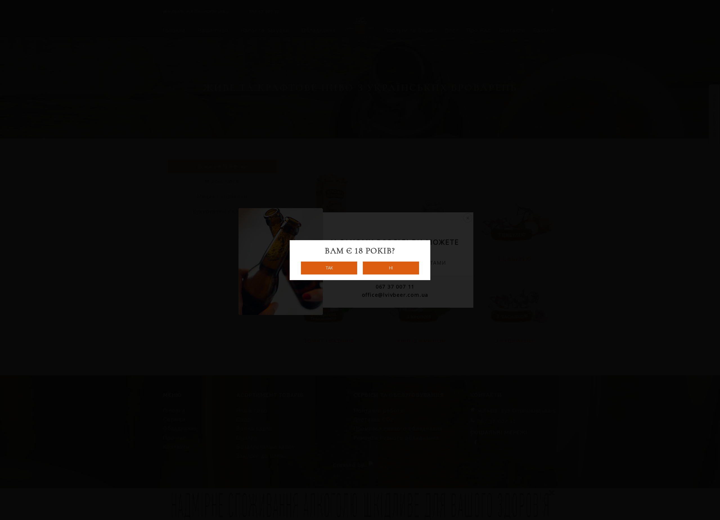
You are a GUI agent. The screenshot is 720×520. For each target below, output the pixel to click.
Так (329, 268)
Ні (391, 268)
